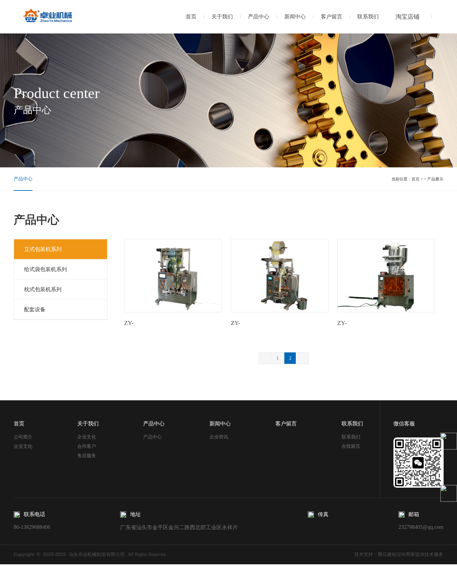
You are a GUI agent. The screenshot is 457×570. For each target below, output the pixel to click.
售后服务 (86, 455)
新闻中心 (295, 16)
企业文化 (23, 446)
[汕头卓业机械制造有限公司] (48, 16)
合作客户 (86, 446)
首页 (191, 16)
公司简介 (23, 436)
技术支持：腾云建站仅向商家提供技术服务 (398, 554)
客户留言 (331, 16)
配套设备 (34, 309)
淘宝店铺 (407, 16)
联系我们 (368, 16)
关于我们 (222, 16)
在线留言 (351, 446)
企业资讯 (218, 436)
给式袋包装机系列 (45, 269)
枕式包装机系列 (43, 289)
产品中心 (258, 16)
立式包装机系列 (43, 249)
